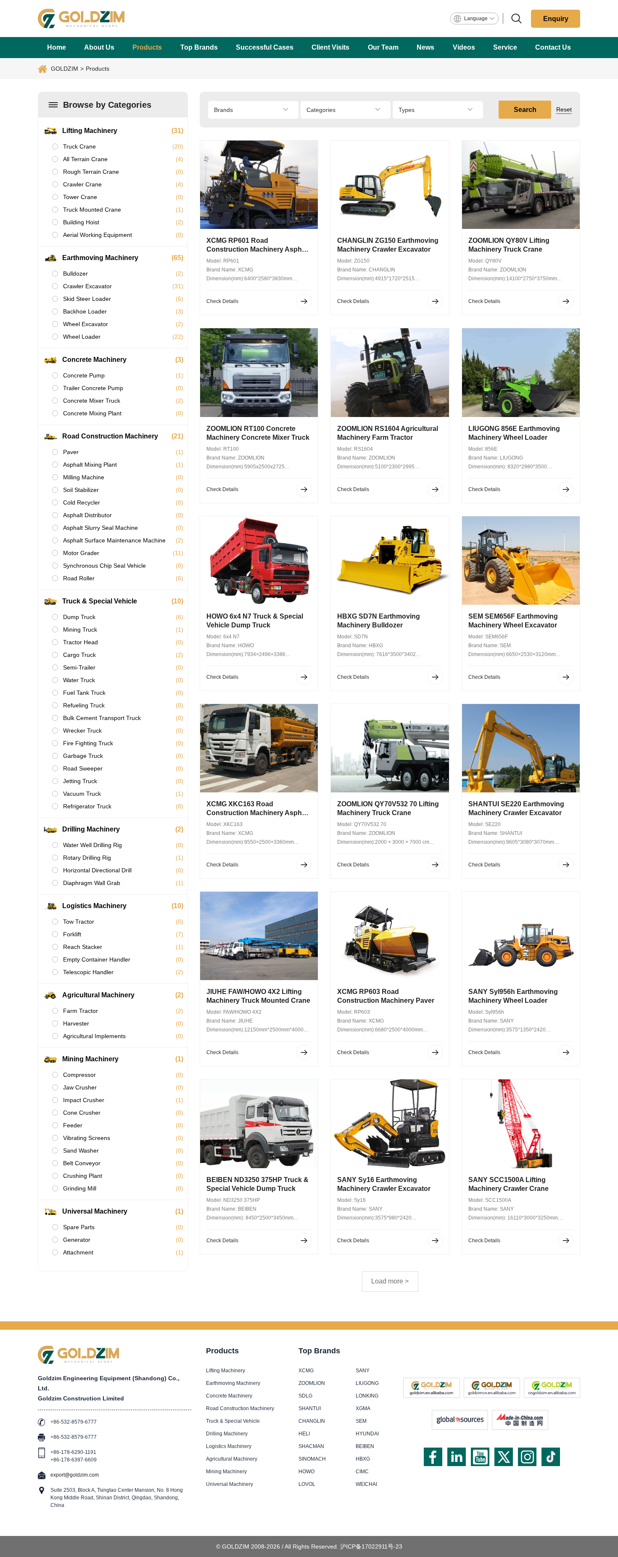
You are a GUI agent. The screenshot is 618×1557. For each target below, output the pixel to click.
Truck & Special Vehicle (233, 1421)
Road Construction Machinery (240, 1408)
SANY (363, 1371)
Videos (464, 47)
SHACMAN (311, 1446)
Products (147, 47)
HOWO (306, 1472)
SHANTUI (309, 1408)
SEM (361, 1421)
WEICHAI (366, 1484)
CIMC (362, 1472)
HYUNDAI (367, 1434)
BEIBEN (365, 1446)
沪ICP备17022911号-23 (371, 1546)
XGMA (363, 1408)
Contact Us (553, 47)
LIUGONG (367, 1383)
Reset (564, 109)
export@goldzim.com (74, 1475)
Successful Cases (264, 47)
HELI (304, 1434)
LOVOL (306, 1484)
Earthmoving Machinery (233, 1383)
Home (56, 47)
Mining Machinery (226, 1472)
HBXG (363, 1459)
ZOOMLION (311, 1383)
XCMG (306, 1371)
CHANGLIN (311, 1421)
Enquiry (555, 18)
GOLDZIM (64, 68)
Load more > (390, 1281)
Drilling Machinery (227, 1434)
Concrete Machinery (229, 1396)
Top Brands (199, 47)
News (425, 47)
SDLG (305, 1396)
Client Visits (330, 47)
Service (505, 47)
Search (525, 109)
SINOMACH (312, 1459)
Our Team (383, 47)
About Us (99, 47)
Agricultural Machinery (231, 1459)
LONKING (367, 1396)
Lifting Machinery (225, 1371)
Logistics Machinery (228, 1446)
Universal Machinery (229, 1484)
